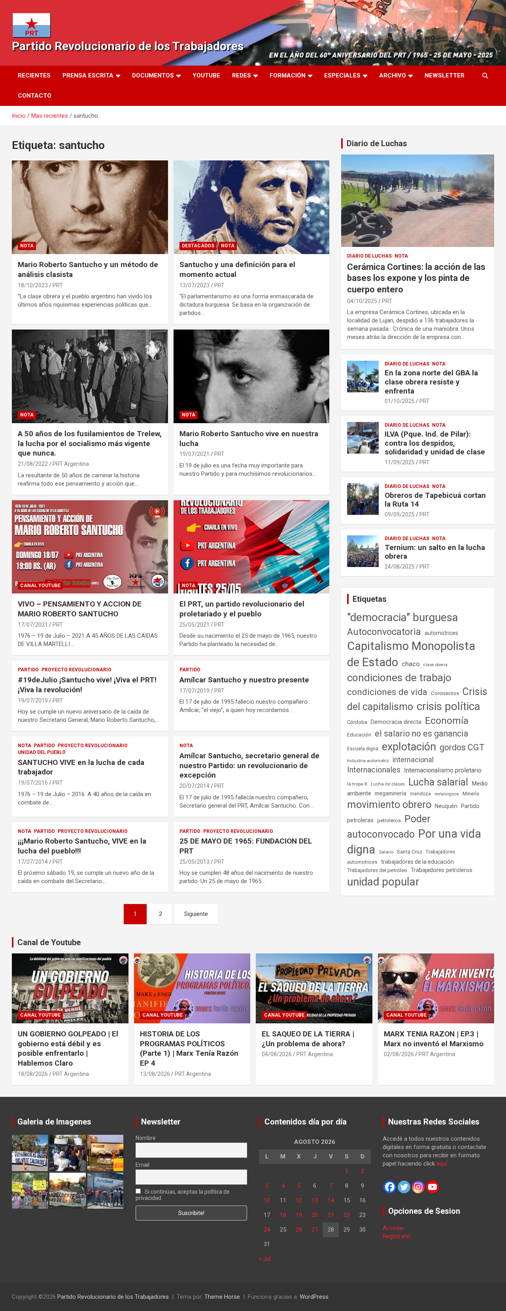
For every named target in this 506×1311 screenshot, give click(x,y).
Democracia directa (396, 722)
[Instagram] (418, 1187)
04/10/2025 (362, 301)
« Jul (265, 1258)
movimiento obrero (389, 804)
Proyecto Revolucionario (76, 669)
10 (267, 1200)
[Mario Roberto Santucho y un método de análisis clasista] (89, 207)
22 (347, 1215)
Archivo (392, 75)
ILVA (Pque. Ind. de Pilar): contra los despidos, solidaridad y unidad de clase (435, 443)
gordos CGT (462, 747)
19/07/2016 (33, 783)
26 (299, 1229)
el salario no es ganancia (421, 733)
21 (331, 1215)
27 (315, 1229)
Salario (386, 852)
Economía (446, 720)
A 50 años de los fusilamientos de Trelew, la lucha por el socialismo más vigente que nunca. (90, 443)
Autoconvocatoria (384, 631)
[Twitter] (404, 1187)
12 (299, 1200)
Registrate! (397, 1236)
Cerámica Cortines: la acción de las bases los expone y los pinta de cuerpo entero (416, 278)
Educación (359, 735)
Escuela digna (362, 749)
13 (315, 1200)
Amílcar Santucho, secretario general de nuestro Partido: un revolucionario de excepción (249, 765)
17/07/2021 (33, 625)
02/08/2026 (399, 1054)
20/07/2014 (194, 786)
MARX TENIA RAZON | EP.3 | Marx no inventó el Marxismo (433, 1038)
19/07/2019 (33, 700)
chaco (411, 664)
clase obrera (435, 664)
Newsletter (444, 75)
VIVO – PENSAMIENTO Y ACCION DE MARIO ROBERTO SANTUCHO (80, 608)
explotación (409, 746)
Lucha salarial (438, 782)
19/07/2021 (194, 454)
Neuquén (446, 806)
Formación (288, 75)
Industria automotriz (368, 760)
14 (331, 1200)
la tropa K (357, 784)
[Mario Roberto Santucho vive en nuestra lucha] (251, 376)
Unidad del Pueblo (42, 752)
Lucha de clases (388, 784)
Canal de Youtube (49, 942)
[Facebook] (389, 1187)
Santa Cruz (409, 852)
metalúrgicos (446, 794)
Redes (241, 75)
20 (315, 1215)
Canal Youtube (40, 585)
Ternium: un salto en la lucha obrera (435, 552)
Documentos (153, 75)
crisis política (448, 706)
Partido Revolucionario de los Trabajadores (128, 46)
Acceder (393, 1228)
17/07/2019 (194, 691)
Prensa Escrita (87, 75)
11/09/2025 (400, 462)
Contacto (34, 95)
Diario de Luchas (377, 143)
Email (142, 1165)
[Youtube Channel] (432, 1187)
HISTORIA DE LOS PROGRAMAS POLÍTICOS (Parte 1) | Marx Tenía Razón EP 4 (189, 1048)
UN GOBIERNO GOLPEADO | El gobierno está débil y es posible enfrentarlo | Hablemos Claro (68, 1048)
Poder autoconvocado (388, 826)
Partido (28, 669)
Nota (27, 246)
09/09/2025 (400, 514)
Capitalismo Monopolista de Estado (411, 654)
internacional (413, 759)
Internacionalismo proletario (442, 770)
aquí (441, 1163)
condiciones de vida (387, 692)
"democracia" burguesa (402, 617)
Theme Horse (222, 1296)
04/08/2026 (277, 1054)
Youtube (206, 75)
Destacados (198, 246)
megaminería (390, 793)
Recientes (34, 75)
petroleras (360, 820)
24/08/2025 (400, 566)
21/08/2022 (33, 464)
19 (299, 1215)
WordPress (314, 1296)
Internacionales (373, 769)
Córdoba (357, 722)
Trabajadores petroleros (441, 870)
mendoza (420, 794)
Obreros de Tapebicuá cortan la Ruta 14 (435, 500)
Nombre (146, 1138)
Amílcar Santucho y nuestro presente (244, 679)
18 (283, 1215)
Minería (471, 794)
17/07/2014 (33, 862)
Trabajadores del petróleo (377, 870)
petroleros (389, 820)
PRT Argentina (71, 464)
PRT (58, 285)
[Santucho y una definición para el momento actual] (251, 207)
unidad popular (383, 881)
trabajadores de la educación (417, 862)
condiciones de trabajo (399, 678)
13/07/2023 (194, 285)
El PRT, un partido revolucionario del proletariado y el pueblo (241, 608)
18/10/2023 (33, 285)
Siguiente (196, 913)
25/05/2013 (194, 862)
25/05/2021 (194, 625)
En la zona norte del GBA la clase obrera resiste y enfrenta (431, 382)
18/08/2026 (33, 1074)
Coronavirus (445, 693)
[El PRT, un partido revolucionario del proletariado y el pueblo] (251, 547)
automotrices (441, 633)
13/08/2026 (155, 1074)
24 (267, 1229)
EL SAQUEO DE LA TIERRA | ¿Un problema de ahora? (308, 1038)
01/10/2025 (400, 401)
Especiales (342, 75)
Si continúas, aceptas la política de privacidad (183, 1195)
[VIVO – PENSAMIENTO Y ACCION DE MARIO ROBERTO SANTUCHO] (89, 547)
